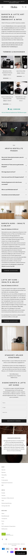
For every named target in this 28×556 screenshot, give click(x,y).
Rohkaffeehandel (5, 516)
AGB (3, 500)
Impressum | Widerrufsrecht (8, 498)
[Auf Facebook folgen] (2, 539)
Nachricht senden (14, 420)
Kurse (3, 477)
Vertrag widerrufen (6, 505)
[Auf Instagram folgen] (6, 539)
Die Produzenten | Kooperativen (8, 526)
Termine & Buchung (11, 270)
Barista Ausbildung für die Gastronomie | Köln (7, 97)
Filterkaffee (4, 475)
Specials (3, 469)
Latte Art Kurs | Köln (20, 71)
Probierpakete (5, 480)
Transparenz (4, 518)
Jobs (3, 523)
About (3, 513)
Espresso (4, 472)
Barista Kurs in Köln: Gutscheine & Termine (7, 71)
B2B (2, 485)
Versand (3, 495)
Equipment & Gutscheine (7, 482)
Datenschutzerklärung (6, 503)
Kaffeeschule (4, 529)
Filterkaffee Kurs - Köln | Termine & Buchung (21, 97)
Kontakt (3, 493)
